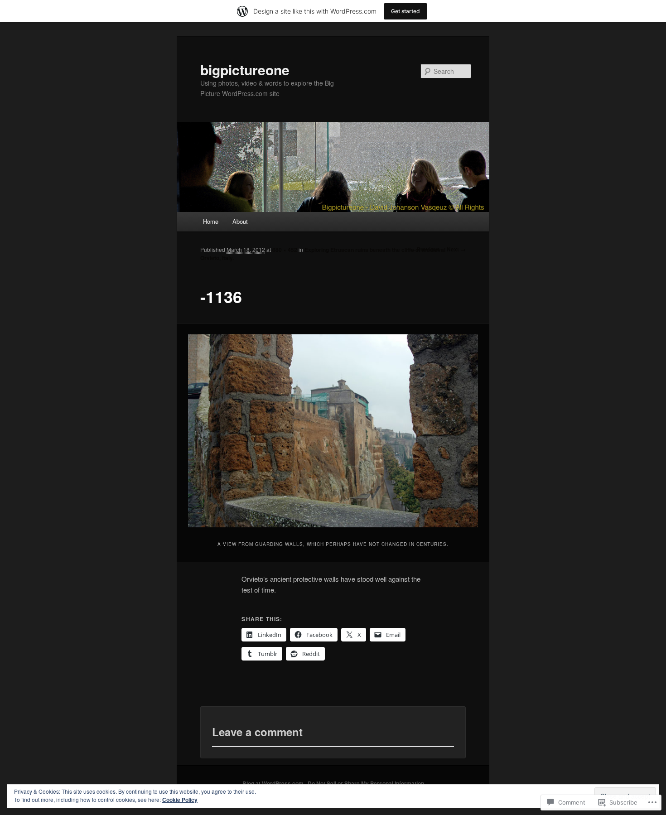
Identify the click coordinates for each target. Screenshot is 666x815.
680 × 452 (284, 250)
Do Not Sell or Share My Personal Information (366, 783)
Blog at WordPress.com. (273, 783)
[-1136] (333, 430)
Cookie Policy (180, 800)
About (240, 221)
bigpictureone (245, 69)
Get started (405, 11)
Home (210, 221)
